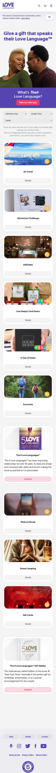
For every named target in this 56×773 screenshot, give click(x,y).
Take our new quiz (28, 102)
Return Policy (41, 755)
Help (11, 736)
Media (28, 736)
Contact (44, 736)
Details (28, 181)
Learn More (25, 18)
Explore (28, 479)
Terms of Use (14, 755)
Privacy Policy (28, 755)
